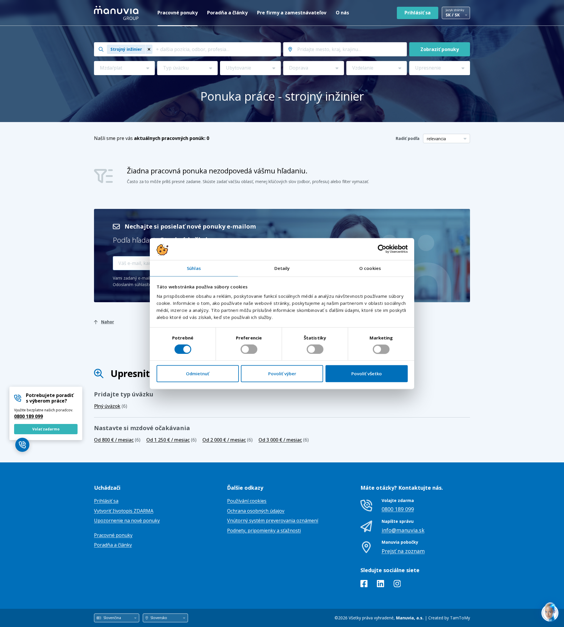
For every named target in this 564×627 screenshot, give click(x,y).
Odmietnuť (197, 374)
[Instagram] (397, 584)
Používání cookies (246, 501)
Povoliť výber (282, 374)
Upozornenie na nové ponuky (127, 520)
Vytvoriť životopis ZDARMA (123, 511)
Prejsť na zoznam (403, 551)
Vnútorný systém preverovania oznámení (272, 520)
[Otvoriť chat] (550, 613)
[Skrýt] (530, 601)
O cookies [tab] (370, 268)
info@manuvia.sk (403, 530)
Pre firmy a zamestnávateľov (291, 12)
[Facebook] (364, 584)
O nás (342, 12)
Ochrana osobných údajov (255, 511)
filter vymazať (355, 181)
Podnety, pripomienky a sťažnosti (264, 530)
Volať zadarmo (46, 429)
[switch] (249, 349)
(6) (110, 406)
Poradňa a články (227, 12)
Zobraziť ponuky (439, 49)
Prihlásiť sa (417, 12)
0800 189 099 (28, 416)
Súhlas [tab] (194, 268)
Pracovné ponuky (177, 12)
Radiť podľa (407, 138)
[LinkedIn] (380, 584)
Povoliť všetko (366, 374)
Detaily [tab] (282, 268)
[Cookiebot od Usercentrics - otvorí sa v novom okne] (382, 248)
